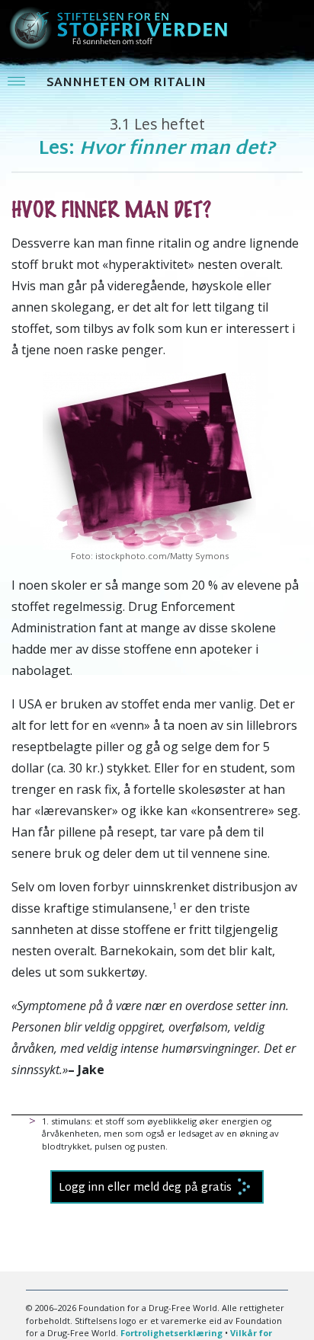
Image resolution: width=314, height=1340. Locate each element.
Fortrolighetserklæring (171, 1332)
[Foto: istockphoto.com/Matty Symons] (149, 460)
